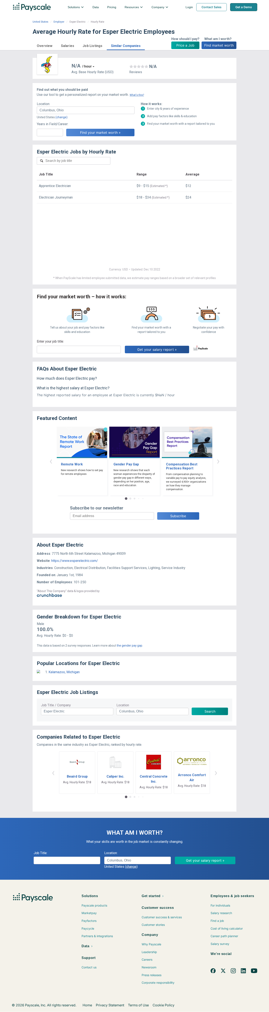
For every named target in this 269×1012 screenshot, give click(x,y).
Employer (59, 21)
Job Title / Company (56, 705)
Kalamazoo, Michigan (64, 672)
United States (40, 21)
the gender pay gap (129, 645)
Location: (43, 104)
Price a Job (185, 45)
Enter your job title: (50, 341)
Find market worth (219, 45)
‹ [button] (50, 461)
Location (122, 705)
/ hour (87, 66)
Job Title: (40, 853)
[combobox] (85, 110)
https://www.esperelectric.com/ (74, 561)
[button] (45, 45)
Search (209, 711)
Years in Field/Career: (52, 124)
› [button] (218, 461)
